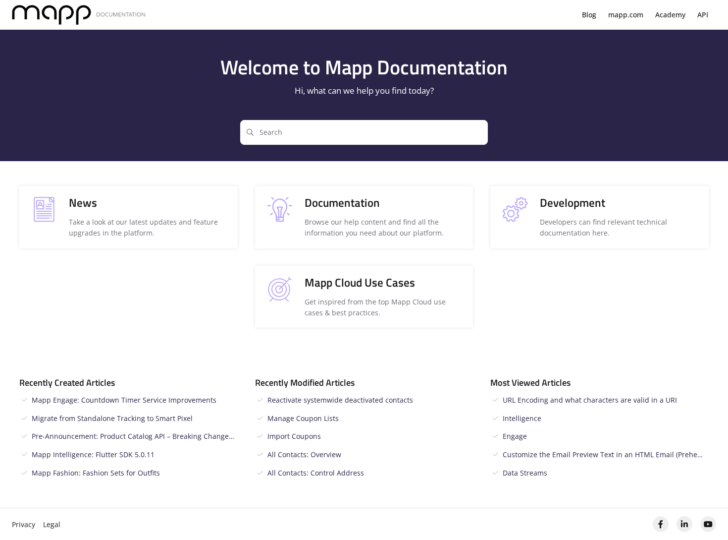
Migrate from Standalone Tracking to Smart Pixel (112, 418)
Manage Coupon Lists (303, 418)
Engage (515, 436)
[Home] (79, 15)
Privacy (23, 524)
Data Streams (525, 473)
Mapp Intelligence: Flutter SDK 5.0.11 (93, 454)
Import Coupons (294, 436)
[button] (706, 515)
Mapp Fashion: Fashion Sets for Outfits (96, 473)
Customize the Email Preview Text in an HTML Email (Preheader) (606, 454)
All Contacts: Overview (304, 454)
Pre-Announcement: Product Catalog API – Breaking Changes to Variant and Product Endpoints (135, 436)
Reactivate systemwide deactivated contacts (340, 400)
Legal (51, 524)
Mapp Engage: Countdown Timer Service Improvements (124, 400)
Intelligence (522, 418)
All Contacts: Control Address (315, 473)
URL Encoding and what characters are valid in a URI (590, 400)
